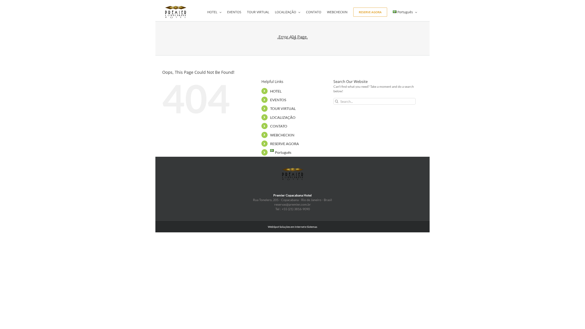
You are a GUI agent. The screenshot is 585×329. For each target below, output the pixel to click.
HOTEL (276, 91)
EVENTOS (278, 100)
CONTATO (278, 126)
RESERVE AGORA (284, 143)
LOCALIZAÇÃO (282, 117)
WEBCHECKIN (282, 135)
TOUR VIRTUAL (283, 108)
